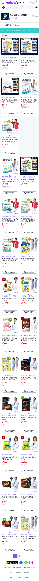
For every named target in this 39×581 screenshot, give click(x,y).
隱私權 (19, 578)
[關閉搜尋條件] (6, 7)
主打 (3, 30)
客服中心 (11, 573)
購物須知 (27, 573)
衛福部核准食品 (36, 30)
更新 (33, 568)
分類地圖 (26, 578)
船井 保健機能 (25, 30)
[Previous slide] (2, 46)
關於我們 (19, 573)
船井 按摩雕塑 (30, 30)
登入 (33, 3)
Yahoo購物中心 (15, 2)
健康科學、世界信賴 (12, 25)
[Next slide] (17, 46)
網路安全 (12, 578)
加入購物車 (11, 74)
